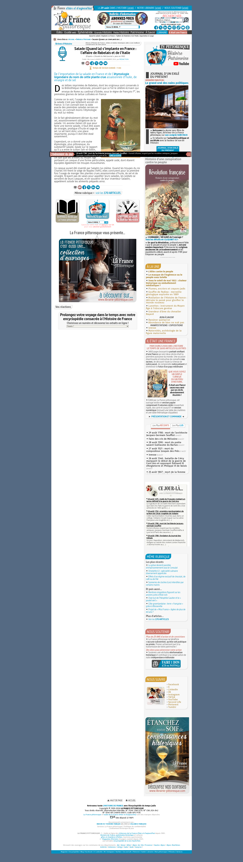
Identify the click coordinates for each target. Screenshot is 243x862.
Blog (82, 852)
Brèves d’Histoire (83, 39)
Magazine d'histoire (110, 839)
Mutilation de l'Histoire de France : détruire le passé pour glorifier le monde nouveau (166, 300)
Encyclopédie (74, 852)
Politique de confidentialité (135, 826)
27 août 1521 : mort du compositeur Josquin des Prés (162, 450)
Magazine (64, 852)
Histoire (103, 32)
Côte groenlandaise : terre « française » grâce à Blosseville (164, 605)
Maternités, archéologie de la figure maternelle (164, 332)
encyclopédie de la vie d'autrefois (126, 841)
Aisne (123, 845)
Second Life (174, 702)
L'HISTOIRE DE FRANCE (113, 806)
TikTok (171, 697)
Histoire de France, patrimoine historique (117, 835)
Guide (70, 32)
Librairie (150, 852)
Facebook (173, 684)
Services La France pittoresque (109, 826)
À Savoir (150, 32)
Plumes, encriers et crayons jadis (166, 288)
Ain (118, 845)
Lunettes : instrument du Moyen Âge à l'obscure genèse (165, 307)
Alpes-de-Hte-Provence (142, 845)
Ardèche (103, 847)
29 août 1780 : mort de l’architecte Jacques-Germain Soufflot (166, 434)
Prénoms (172, 852)
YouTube (173, 699)
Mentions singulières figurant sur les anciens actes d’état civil (163, 593)
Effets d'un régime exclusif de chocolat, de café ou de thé (165, 578)
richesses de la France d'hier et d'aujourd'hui (137, 833)
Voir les (158, 619)
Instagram (174, 694)
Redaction (124, 59)
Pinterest (173, 704)
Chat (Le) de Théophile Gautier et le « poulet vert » (163, 599)
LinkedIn (173, 689)
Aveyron (138, 847)
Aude (132, 847)
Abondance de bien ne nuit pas (166, 322)
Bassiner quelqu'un (159, 319)
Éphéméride (85, 32)
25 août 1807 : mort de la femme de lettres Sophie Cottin (165, 473)
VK (169, 692)
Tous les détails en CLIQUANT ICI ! (161, 239)
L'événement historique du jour (121, 828)
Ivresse (152, 327)
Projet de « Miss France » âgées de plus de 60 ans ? (165, 610)
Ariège (120, 847)
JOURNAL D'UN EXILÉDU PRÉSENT (167, 149)
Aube (126, 847)
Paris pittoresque (161, 852)
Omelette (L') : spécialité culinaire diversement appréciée (162, 572)
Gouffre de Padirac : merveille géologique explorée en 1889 (164, 293)
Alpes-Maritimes (173, 845)
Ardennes (112, 847)
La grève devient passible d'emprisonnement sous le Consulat (162, 566)
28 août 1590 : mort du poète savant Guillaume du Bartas (163, 443)
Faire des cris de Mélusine (163, 438)
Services (179, 852)
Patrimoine (137, 32)
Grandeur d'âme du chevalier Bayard (163, 313)
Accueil (71, 39)
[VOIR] (130, 8)
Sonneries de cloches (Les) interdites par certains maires (165, 583)
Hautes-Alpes (159, 845)
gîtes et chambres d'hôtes (111, 837)
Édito (59, 32)
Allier (129, 845)
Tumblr (172, 707)
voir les (108, 193)
